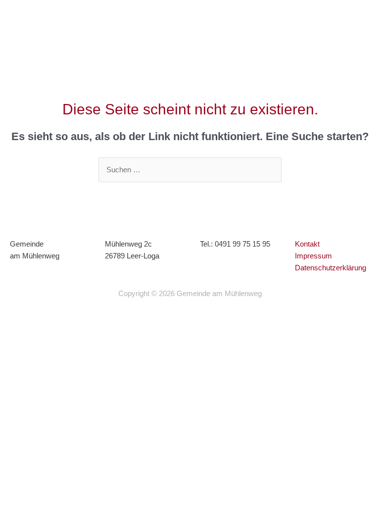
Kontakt (307, 244)
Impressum (313, 256)
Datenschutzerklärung (330, 268)
